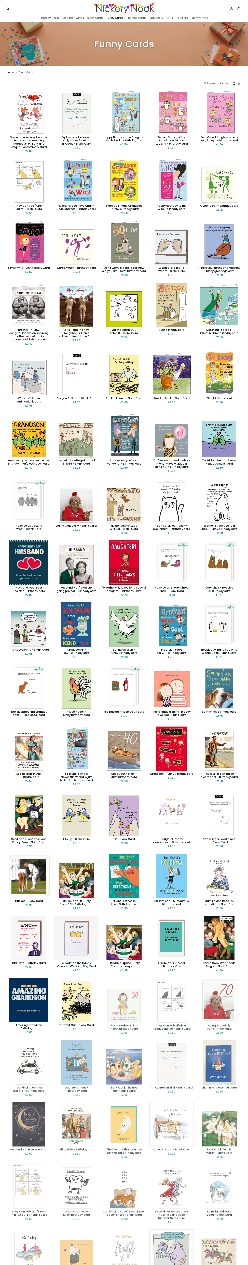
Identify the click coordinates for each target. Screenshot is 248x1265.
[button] (223, 83)
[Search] (7, 9)
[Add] (46, 129)
